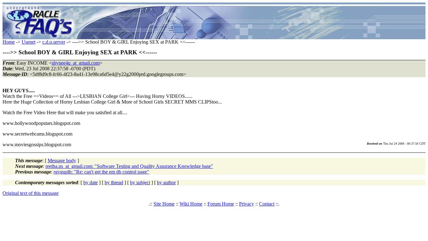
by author (166, 182)
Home (9, 42)
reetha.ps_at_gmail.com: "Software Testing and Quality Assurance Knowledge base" (129, 166)
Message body (62, 160)
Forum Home (220, 203)
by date (90, 182)
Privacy (246, 203)
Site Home (164, 203)
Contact (266, 203)
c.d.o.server (53, 42)
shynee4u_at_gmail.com (76, 63)
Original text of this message (31, 193)
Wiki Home (191, 203)
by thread (114, 182)
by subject (140, 182)
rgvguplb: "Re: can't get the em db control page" (101, 171)
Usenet (28, 42)
